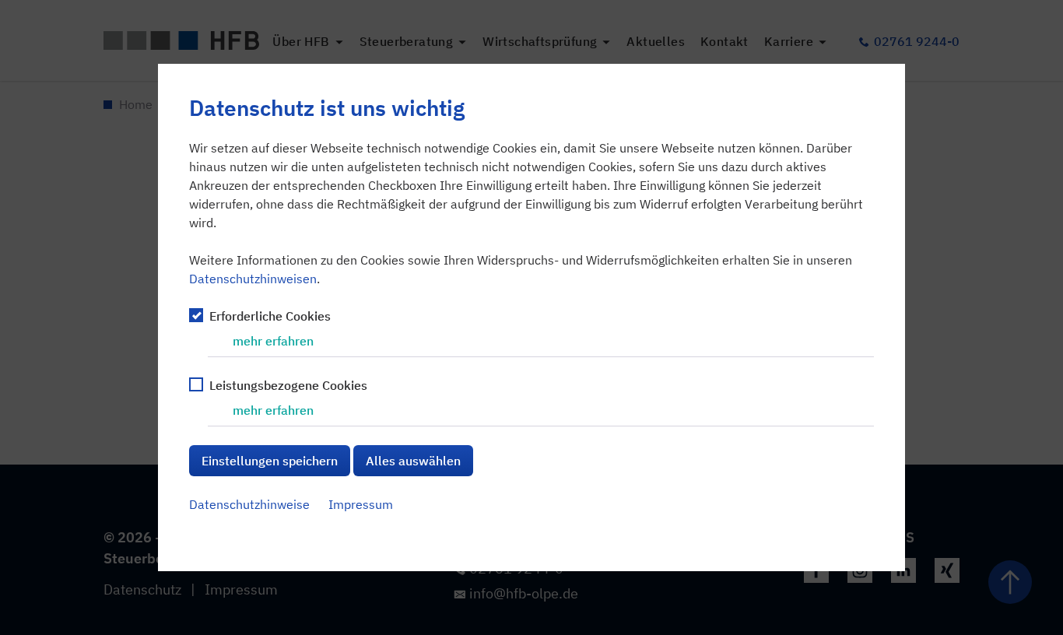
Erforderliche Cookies (270, 316)
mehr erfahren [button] (273, 341)
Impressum (360, 504)
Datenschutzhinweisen (253, 278)
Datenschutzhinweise (249, 504)
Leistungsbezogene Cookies (288, 385)
